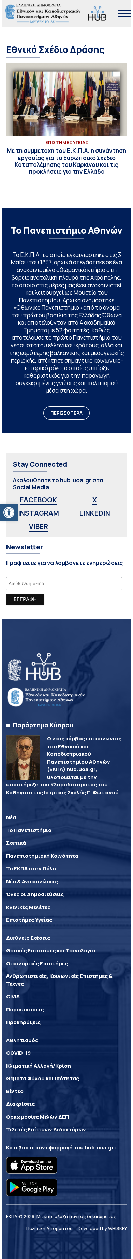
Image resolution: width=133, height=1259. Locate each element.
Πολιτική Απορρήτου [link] (49, 1228)
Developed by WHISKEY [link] (102, 1228)
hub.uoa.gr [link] (99, 1147)
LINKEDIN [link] (94, 513)
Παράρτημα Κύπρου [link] (43, 725)
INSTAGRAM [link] (38, 513)
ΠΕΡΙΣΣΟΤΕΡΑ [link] (66, 413)
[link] (9, 512)
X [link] (94, 499)
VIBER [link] (38, 526)
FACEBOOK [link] (38, 499)
